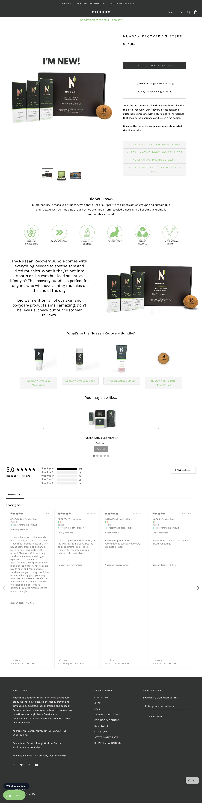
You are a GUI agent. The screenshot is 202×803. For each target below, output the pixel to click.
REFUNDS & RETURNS (107, 720)
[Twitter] (21, 765)
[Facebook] (14, 765)
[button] (29, 663)
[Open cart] (195, 12)
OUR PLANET (101, 725)
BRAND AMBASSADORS (107, 742)
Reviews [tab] (12, 494)
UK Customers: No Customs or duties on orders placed (101, 3)
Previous (4, 586)
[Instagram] (29, 765)
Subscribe (155, 716)
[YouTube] (36, 765)
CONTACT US (101, 697)
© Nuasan (19, 789)
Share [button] (17, 660)
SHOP (97, 703)
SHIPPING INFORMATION (107, 714)
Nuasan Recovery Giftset (22, 602)
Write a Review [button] (184, 470)
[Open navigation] (7, 12)
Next (198, 586)
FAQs (97, 708)
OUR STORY (100, 731)
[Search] (188, 12)
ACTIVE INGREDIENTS (106, 737)
